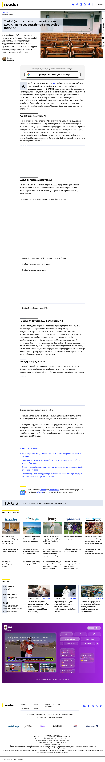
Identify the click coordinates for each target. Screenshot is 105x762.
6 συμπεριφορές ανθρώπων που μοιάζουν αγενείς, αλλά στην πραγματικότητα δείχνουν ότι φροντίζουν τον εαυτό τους (52, 552)
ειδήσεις (39, 492)
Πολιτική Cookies (67, 714)
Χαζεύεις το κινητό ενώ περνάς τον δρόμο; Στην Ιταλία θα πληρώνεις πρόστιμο (51, 540)
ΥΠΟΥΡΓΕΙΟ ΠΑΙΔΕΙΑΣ (45, 503)
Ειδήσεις (23, 704)
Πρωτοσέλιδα (25, 708)
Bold (59, 704)
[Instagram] (81, 4)
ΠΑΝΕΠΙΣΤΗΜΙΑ (29, 503)
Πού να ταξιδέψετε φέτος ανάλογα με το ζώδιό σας (31, 563)
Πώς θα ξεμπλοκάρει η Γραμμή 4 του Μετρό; (10, 550)
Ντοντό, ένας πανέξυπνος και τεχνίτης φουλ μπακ (73, 538)
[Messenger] (103, 38)
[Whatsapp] (103, 42)
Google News (54, 490)
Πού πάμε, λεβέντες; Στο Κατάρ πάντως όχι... (72, 550)
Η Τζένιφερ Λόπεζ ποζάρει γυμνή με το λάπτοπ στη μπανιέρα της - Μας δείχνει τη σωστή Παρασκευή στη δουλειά (52, 565)
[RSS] (73, 4)
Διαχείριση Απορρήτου (55, 717)
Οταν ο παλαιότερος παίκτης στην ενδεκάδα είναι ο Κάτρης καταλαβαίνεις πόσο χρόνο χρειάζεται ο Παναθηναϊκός (72, 565)
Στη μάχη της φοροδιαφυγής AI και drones (9, 564)
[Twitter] (85, 4)
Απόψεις (35, 708)
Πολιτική (6, 589)
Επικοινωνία (30, 714)
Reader (43, 490)
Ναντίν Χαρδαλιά (10, 598)
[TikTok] (89, 4)
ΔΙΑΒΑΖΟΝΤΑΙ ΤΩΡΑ (29, 448)
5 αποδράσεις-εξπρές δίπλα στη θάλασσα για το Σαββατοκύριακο (31, 551)
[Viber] (103, 46)
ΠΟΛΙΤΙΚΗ (5, 12)
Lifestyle (35, 704)
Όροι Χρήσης (41, 714)
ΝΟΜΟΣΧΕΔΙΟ (61, 503)
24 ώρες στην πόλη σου (49, 705)
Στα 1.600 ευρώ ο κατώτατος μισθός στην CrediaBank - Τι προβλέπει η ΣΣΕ (10, 540)
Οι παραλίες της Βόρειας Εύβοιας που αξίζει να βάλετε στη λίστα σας (31, 539)
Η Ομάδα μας (41, 717)
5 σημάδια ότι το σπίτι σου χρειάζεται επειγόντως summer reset (94, 551)
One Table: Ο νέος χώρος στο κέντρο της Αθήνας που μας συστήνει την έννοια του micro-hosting (93, 540)
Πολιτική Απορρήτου (53, 714)
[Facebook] (77, 4)
